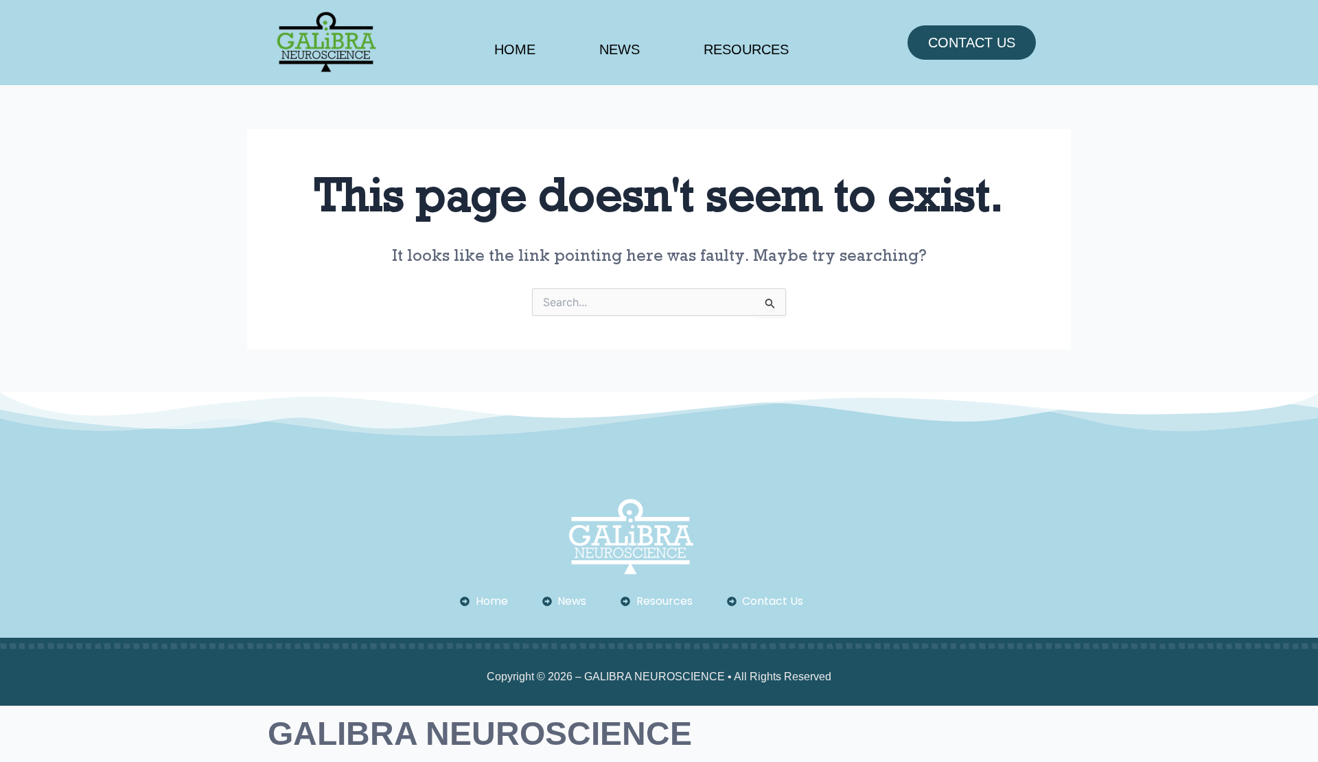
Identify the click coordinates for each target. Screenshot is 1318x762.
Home (514, 49)
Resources (746, 49)
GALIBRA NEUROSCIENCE (480, 733)
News (619, 49)
